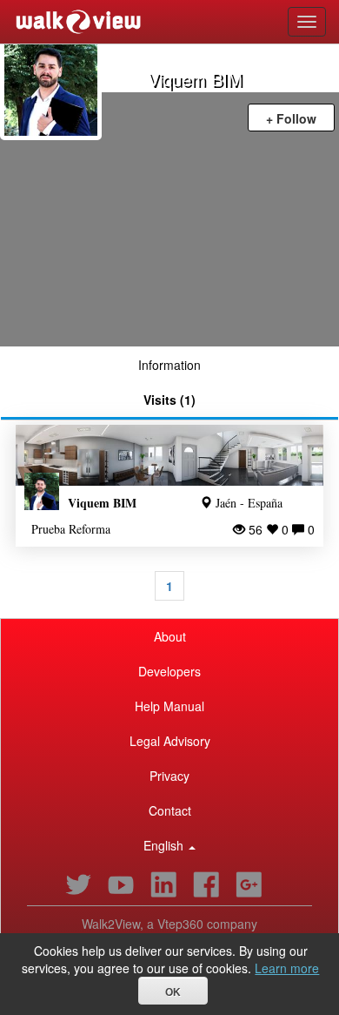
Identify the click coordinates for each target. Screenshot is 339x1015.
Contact (170, 810)
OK (173, 992)
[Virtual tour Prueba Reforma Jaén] (169, 456)
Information (169, 364)
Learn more (287, 968)
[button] (169, 845)
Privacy (169, 775)
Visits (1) (169, 399)
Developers (169, 671)
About (170, 636)
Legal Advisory (170, 740)
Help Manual (169, 706)
